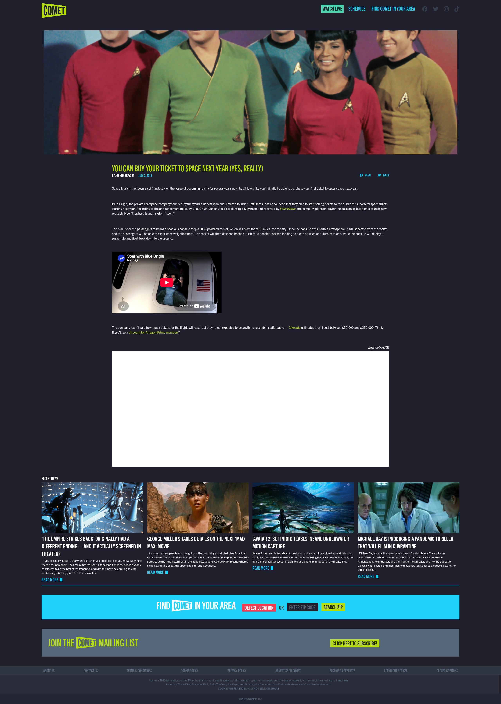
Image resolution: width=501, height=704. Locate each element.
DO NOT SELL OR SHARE (264, 688)
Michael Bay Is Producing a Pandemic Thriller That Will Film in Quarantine (405, 542)
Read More (50, 579)
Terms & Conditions (139, 670)
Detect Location (259, 607)
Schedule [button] (356, 8)
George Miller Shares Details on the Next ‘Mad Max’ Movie (196, 542)
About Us (48, 670)
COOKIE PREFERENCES (232, 688)
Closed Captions (447, 670)
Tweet (386, 175)
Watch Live (332, 8)
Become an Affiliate (342, 670)
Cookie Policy (189, 670)
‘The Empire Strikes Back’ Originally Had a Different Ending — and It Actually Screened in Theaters (91, 545)
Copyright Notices (395, 670)
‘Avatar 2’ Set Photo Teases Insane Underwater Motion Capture (300, 542)
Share (367, 175)
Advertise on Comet (288, 670)
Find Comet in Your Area (393, 8)
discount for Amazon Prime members (153, 332)
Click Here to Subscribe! (355, 642)
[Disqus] (250, 408)
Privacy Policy (236, 670)
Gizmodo (294, 327)
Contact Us (91, 670)
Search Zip (333, 606)
